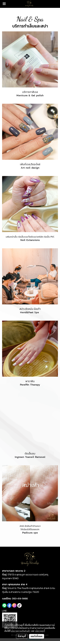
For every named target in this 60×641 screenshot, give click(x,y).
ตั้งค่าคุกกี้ (22, 636)
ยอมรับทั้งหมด (36, 636)
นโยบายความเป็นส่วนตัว (20, 631)
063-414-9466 (20, 598)
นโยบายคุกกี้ (40, 631)
